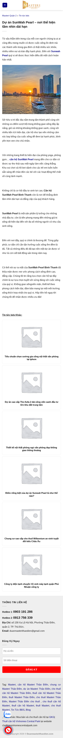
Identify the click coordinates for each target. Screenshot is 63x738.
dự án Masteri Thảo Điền (36, 689)
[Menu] (4, 5)
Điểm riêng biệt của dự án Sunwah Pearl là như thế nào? (31, 494)
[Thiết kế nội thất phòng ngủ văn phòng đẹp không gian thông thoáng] (31, 428)
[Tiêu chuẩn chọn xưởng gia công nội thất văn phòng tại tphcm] (31, 336)
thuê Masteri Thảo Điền (22, 697)
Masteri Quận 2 (9, 15)
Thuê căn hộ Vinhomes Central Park (21, 721)
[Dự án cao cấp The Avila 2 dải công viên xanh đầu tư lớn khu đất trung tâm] (31, 382)
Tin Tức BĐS (18, 710)
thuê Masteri (42, 705)
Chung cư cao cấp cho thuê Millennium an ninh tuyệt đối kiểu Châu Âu (32, 540)
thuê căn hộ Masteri (23, 705)
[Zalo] (7, 714)
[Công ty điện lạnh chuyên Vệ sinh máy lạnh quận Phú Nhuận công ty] (31, 564)
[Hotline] (8, 730)
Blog (28, 710)
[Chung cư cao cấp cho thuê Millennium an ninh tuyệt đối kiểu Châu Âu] (31, 519)
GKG (51, 717)
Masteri (12, 684)
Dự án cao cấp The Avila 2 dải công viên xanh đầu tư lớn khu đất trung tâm (31, 403)
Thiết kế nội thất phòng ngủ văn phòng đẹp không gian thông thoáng (31, 449)
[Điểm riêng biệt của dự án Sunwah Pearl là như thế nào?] (31, 473)
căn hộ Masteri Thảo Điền (33, 684)
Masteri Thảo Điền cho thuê (25, 701)
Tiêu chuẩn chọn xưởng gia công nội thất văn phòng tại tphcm (31, 358)
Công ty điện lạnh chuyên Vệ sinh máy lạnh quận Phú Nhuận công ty (31, 585)
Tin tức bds (24, 15)
